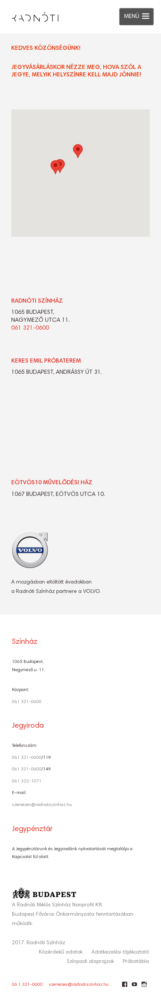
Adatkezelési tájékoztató (120, 952)
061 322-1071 (27, 781)
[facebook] (124, 987)
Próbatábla (136, 961)
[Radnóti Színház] (29, 15)
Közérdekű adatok (60, 952)
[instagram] (144, 987)
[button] (55, 167)
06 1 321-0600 (27, 984)
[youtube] (134, 987)
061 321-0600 (30, 328)
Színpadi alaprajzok (90, 961)
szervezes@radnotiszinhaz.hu (42, 805)
